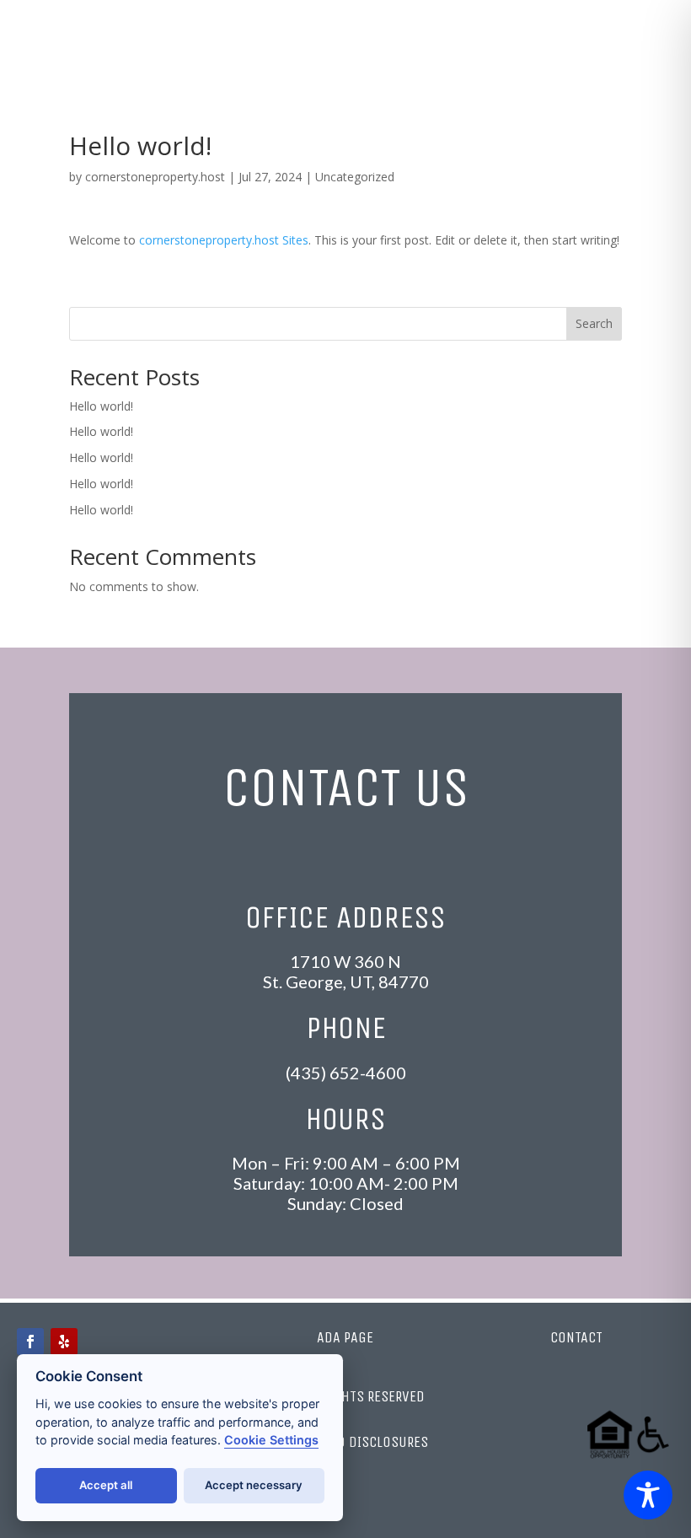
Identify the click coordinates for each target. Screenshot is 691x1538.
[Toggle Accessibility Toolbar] (648, 1495)
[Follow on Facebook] (30, 1341)
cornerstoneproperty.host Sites (223, 240)
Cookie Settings (271, 1440)
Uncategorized (354, 177)
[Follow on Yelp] (64, 1341)
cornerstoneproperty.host (155, 177)
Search (594, 323)
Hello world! (101, 406)
